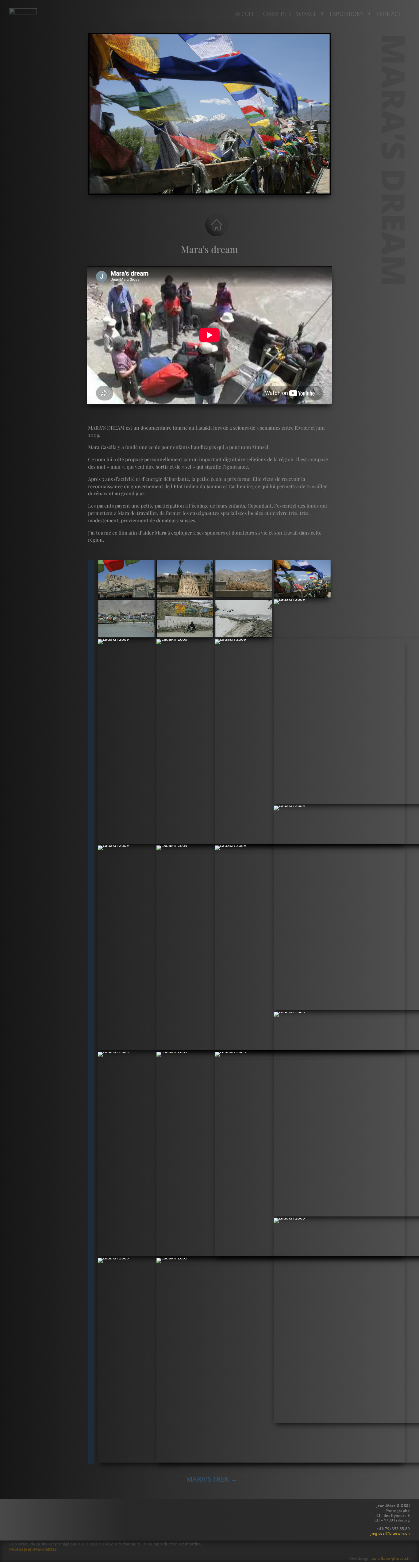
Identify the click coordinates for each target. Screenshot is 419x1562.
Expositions (347, 14)
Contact (389, 14)
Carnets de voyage (290, 14)
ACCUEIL (245, 14)
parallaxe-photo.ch (390, 1558)
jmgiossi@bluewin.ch (390, 1533)
